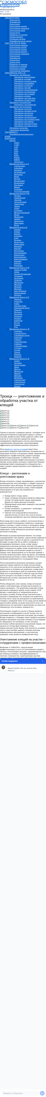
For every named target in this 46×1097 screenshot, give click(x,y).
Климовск (18, 236)
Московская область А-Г (19, 164)
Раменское (18, 321)
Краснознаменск (20, 259)
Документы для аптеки (18, 128)
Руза (16, 327)
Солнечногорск (20, 342)
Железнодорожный (21, 213)
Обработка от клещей (18, 67)
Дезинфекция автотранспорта (21, 134)
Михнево (18, 285)
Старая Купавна (20, 346)
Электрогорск (19, 380)
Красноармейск (20, 253)
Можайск (18, 287)
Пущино (17, 319)
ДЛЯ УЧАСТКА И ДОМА (15, 43)
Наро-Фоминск (20, 291)
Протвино (18, 314)
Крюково (17, 261)
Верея (16, 177)
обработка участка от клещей (16, 449)
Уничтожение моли (17, 31)
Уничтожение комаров (18, 45)
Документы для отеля (22, 109)
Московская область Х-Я (19, 359)
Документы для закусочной (25, 81)
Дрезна (17, 206)
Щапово (17, 374)
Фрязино (17, 355)
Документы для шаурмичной (25, 90)
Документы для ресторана (24, 77)
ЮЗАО (17, 158)
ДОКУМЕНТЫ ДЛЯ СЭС (15, 73)
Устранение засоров (17, 39)
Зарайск (17, 219)
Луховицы (18, 276)
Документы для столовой (24, 94)
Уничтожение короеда (18, 52)
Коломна (17, 240)
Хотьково (18, 363)
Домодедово (19, 204)
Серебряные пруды (21, 335)
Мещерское (18, 283)
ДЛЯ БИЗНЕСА (11, 132)
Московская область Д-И (19, 194)
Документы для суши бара (24, 98)
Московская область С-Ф (19, 329)
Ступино (17, 348)
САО (16, 147)
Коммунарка (19, 244)
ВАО (16, 153)
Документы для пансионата (25, 117)
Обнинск (17, 299)
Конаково (18, 247)
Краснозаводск (20, 257)
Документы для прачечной (20, 103)
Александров (19, 166)
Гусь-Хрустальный (21, 191)
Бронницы (18, 175)
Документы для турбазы (24, 122)
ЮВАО (17, 160)
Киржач (17, 234)
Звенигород (19, 221)
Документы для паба (22, 88)
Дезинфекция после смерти (20, 41)
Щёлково (17, 376)
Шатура (17, 369)
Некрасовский (20, 293)
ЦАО (16, 151)
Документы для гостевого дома (26, 119)
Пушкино (18, 316)
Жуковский (18, 217)
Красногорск (19, 255)
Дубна (16, 208)
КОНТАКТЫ (10, 139)
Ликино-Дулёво (20, 270)
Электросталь (19, 382)
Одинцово (18, 302)
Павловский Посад (21, 308)
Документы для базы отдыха (25, 124)
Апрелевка (18, 168)
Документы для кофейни (24, 83)
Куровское (18, 266)
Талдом (17, 350)
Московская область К (18, 227)
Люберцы (18, 280)
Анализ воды (14, 33)
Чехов (16, 367)
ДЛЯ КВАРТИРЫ (12, 18)
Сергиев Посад (20, 333)
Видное (17, 179)
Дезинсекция (14, 20)
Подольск (18, 312)
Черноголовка (19, 365)
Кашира (17, 230)
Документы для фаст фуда (24, 100)
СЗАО (16, 145)
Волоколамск (19, 181)
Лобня (16, 272)
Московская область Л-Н (19, 268)
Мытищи (17, 289)
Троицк (17, 352)
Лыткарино (18, 278)
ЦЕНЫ (7, 136)
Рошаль (17, 325)
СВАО (16, 143)
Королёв (17, 249)
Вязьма (17, 187)
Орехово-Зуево (20, 306)
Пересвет (18, 310)
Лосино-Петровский (22, 274)
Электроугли (19, 384)
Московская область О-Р (19, 297)
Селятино (18, 331)
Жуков (16, 215)
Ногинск (17, 295)
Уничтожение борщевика (19, 71)
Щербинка (18, 378)
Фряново (17, 357)
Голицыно (18, 189)
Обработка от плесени (18, 35)
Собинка (17, 340)
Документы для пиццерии (24, 92)
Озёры (16, 304)
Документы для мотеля (23, 115)
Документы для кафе (22, 79)
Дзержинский (19, 198)
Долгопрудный (20, 202)
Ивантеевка (19, 223)
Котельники (19, 251)
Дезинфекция (14, 22)
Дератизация (14, 24)
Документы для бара (22, 96)
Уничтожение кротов (18, 47)
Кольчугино (19, 242)
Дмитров (17, 200)
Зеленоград (18, 162)
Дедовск (17, 196)
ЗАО (16, 149)
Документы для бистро (23, 86)
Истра (16, 225)
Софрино (18, 344)
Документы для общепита (19, 75)
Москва (12, 141)
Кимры (17, 232)
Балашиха (18, 170)
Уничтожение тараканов (19, 28)
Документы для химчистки (25, 105)
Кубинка (17, 263)
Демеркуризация (16, 37)
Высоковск (18, 185)
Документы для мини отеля (25, 111)
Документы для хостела (23, 113)
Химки (17, 361)
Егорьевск (18, 211)
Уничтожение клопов (18, 26)
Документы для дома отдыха (25, 126)
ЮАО (16, 155)
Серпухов (18, 338)
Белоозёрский (19, 172)
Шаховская (18, 371)
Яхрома (17, 386)
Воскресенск (19, 183)
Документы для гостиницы (20, 107)
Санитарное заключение (19, 130)
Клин (16, 238)
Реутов (17, 323)
